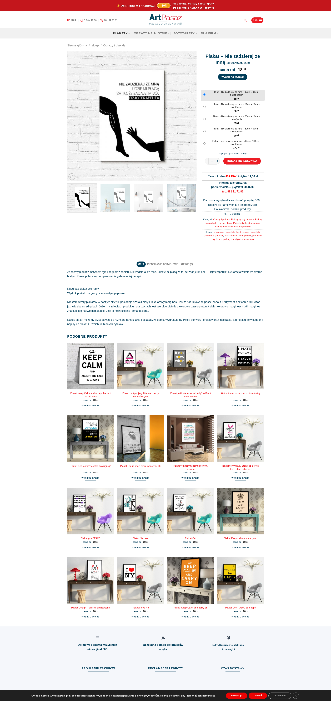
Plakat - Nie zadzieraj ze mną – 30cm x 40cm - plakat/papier (236, 118)
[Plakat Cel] (190, 511)
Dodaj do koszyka (242, 160)
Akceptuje (236, 695)
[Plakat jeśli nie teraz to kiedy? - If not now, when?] (190, 366)
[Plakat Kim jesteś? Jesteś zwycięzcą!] (90, 438)
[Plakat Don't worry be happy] (240, 580)
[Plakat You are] (140, 511)
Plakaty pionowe (242, 226)
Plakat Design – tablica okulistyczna (90, 607)
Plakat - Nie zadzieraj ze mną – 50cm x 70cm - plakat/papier (236, 130)
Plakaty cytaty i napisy (242, 219)
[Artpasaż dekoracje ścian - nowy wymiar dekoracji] (165, 19)
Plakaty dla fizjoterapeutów (246, 223)
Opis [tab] (141, 264)
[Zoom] (71, 176)
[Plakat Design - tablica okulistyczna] (90, 580)
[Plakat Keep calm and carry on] (240, 511)
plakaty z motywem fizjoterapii (238, 239)
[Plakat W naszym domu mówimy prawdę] (190, 438)
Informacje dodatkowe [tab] (162, 264)
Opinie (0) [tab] (187, 264)
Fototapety (184, 33)
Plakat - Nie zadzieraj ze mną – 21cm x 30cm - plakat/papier (236, 105)
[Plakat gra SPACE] (90, 511)
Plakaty (120, 33)
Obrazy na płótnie (150, 33)
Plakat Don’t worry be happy (240, 607)
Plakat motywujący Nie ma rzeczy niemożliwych (140, 395)
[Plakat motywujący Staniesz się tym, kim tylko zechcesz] (240, 438)
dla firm (208, 33)
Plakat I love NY (140, 607)
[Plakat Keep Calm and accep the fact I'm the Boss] (90, 366)
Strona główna (77, 45)
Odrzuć (258, 695)
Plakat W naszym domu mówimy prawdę (190, 467)
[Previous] (74, 116)
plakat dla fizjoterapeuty (237, 232)
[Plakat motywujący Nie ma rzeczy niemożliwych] (140, 366)
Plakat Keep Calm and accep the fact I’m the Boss (90, 395)
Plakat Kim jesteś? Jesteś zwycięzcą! (91, 466)
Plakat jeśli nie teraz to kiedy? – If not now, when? (190, 395)
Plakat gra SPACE (90, 538)
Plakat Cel (190, 538)
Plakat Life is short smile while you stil (140, 466)
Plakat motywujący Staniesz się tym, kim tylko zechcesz (240, 467)
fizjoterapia (218, 232)
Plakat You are (140, 538)
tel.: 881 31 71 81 (232, 191)
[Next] (190, 116)
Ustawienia (280, 695)
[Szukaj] (245, 20)
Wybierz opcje (90, 406)
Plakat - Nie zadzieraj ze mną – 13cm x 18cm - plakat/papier (236, 93)
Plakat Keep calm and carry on (240, 538)
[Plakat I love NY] (140, 580)
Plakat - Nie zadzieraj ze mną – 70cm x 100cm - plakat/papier (236, 142)
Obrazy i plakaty (114, 45)
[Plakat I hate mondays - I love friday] (240, 366)
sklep (95, 45)
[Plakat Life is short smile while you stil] (140, 438)
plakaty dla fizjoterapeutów (238, 235)
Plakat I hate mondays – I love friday (240, 393)
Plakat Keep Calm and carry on (191, 607)
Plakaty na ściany (224, 226)
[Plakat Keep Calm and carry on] (190, 580)
